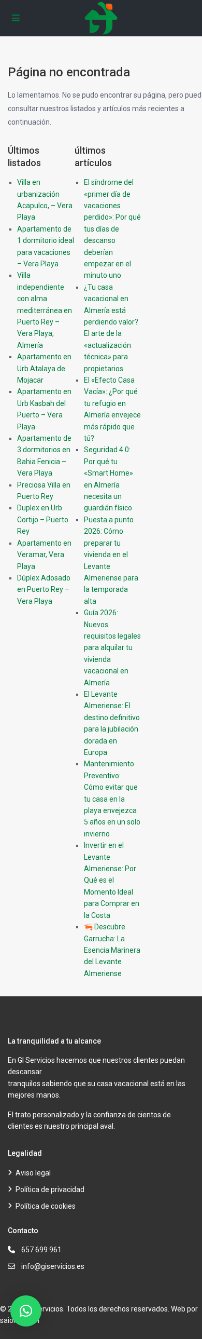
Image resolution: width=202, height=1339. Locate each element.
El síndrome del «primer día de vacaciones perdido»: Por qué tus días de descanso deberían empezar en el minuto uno (112, 228)
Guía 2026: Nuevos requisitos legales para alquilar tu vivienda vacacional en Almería (112, 647)
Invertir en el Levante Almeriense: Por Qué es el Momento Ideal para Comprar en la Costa (111, 880)
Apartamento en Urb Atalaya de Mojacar (44, 368)
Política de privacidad (50, 1189)
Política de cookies (46, 1206)
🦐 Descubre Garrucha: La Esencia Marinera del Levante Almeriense (112, 950)
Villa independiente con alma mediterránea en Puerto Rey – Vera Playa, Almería (44, 310)
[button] (25, 1311)
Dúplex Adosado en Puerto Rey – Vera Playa (43, 589)
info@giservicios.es (52, 1266)
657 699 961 (41, 1250)
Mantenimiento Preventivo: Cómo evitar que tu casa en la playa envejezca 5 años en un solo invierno (112, 798)
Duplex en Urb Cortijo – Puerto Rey (42, 519)
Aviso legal (33, 1173)
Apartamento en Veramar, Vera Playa (44, 555)
